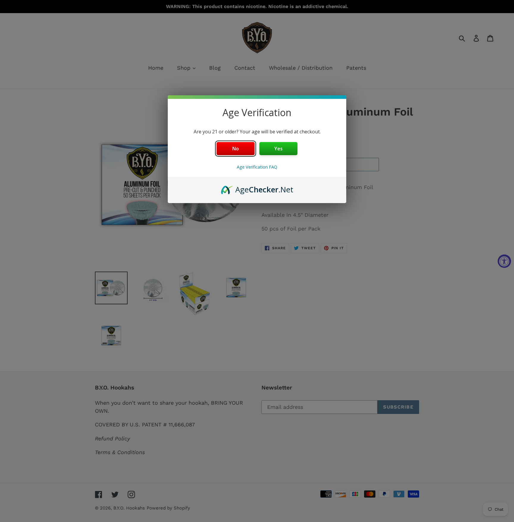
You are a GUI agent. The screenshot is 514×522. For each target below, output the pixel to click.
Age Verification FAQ (257, 167)
